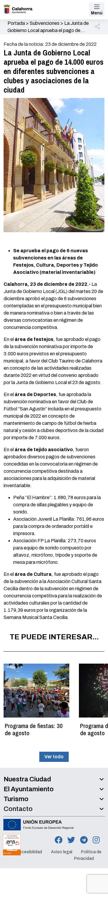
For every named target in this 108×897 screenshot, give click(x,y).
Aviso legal (61, 852)
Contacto (18, 809)
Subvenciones (44, 23)
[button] (98, 27)
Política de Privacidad (87, 855)
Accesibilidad (29, 852)
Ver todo (54, 756)
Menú (97, 13)
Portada (16, 23)
